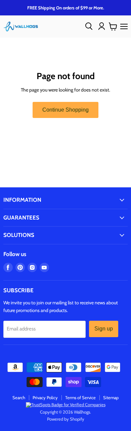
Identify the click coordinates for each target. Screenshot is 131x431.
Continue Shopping (65, 110)
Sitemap (111, 397)
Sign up (103, 328)
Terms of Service (80, 397)
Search (18, 397)
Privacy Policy (45, 397)
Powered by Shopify (65, 419)
